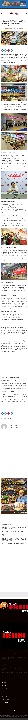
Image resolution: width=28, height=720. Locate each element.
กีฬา (3, 682)
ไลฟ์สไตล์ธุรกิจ (5, 702)
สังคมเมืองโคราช (5, 691)
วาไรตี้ (3, 688)
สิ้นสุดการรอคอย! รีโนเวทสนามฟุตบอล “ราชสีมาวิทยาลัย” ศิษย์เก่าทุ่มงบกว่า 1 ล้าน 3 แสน (14, 661)
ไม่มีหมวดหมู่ (4, 699)
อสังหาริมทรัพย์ (5, 693)
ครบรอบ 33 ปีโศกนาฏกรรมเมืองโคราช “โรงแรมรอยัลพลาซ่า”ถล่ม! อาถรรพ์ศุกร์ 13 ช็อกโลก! (14, 658)
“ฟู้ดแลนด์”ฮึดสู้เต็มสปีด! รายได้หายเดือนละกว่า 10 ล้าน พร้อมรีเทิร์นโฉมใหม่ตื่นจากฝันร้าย (14, 23)
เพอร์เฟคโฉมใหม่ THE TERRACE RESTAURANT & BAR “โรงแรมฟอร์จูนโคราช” (14, 532)
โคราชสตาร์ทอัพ (5, 696)
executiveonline (6, 418)
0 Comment (20, 28)
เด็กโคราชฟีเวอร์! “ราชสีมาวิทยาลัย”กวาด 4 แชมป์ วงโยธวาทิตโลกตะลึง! (14, 535)
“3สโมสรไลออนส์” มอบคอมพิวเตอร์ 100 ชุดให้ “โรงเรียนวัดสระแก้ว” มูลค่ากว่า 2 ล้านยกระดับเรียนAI (13, 544)
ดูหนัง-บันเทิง (4, 685)
